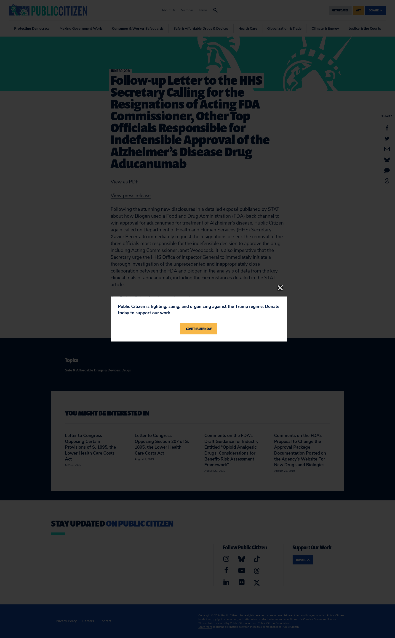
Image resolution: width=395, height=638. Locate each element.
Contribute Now (199, 328)
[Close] (280, 288)
